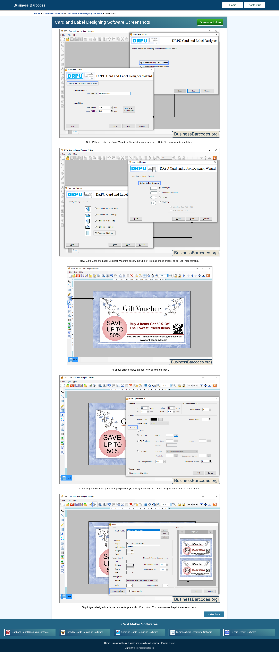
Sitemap (155, 643)
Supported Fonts (119, 643)
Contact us (254, 5)
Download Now (210, 22)
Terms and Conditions (139, 643)
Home (232, 5)
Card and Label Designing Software (84, 13)
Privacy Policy (168, 643)
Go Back (215, 614)
